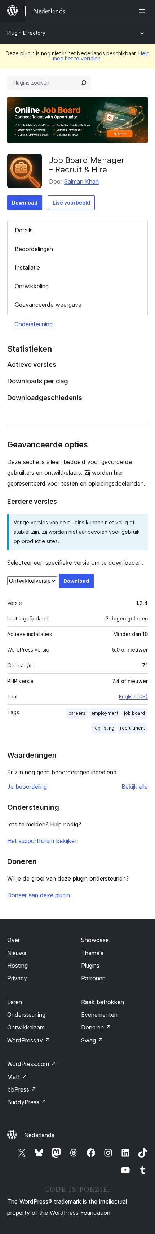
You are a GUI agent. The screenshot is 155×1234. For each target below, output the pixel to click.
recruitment (132, 728)
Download (24, 202)
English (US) (133, 696)
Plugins (90, 965)
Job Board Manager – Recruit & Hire (87, 164)
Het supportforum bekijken (42, 840)
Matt (17, 1076)
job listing (104, 728)
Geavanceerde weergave (48, 304)
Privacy (17, 978)
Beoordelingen (34, 249)
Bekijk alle (134, 786)
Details (24, 230)
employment (104, 713)
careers (76, 713)
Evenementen (99, 1014)
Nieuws (16, 952)
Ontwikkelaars (26, 1027)
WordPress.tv (28, 1040)
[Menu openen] (143, 11)
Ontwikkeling (32, 286)
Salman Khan (81, 181)
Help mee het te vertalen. (101, 55)
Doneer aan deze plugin (38, 895)
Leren (14, 1002)
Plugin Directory (26, 33)
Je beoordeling (27, 786)
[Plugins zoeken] (83, 83)
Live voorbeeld (71, 202)
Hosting (17, 965)
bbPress (21, 1089)
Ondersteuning (33, 324)
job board (134, 713)
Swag (92, 1040)
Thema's (92, 952)
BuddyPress (26, 1102)
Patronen (93, 978)
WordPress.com (31, 1063)
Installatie (27, 267)
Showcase (95, 939)
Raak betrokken (102, 1002)
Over (13, 939)
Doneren (96, 1027)
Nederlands (39, 1135)
